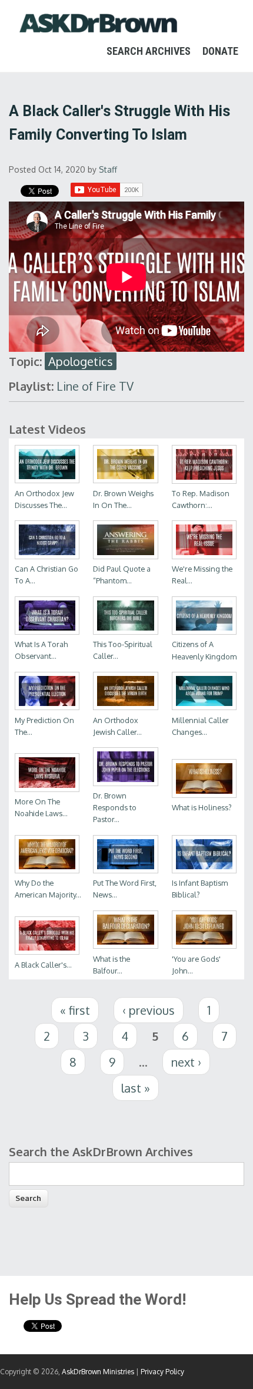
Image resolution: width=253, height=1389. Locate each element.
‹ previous (148, 1010)
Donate (220, 51)
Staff (108, 169)
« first (75, 1010)
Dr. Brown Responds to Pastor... (115, 807)
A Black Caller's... (43, 964)
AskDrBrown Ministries (98, 1371)
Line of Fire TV (95, 386)
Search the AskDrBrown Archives (101, 1151)
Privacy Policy (162, 1371)
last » (135, 1088)
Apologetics (80, 361)
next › (186, 1062)
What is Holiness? (202, 807)
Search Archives (148, 51)
